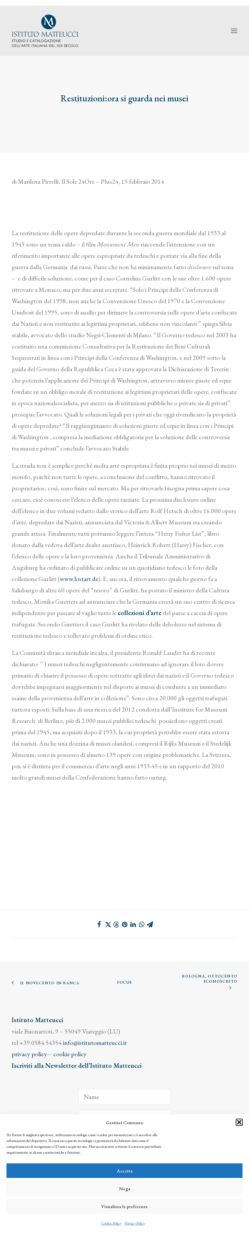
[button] (239, 1122)
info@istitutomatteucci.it (95, 1042)
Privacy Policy (134, 1223)
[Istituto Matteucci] (45, 31)
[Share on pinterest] (124, 924)
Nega (124, 1188)
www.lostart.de (79, 579)
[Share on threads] (116, 925)
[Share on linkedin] (133, 924)
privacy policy (29, 1054)
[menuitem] (236, 3)
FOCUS (124, 982)
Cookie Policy (111, 1223)
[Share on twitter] (108, 924)
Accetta (125, 1171)
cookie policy (70, 1054)
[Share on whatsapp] (141, 924)
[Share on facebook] (99, 924)
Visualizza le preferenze (124, 1206)
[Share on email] (150, 924)
